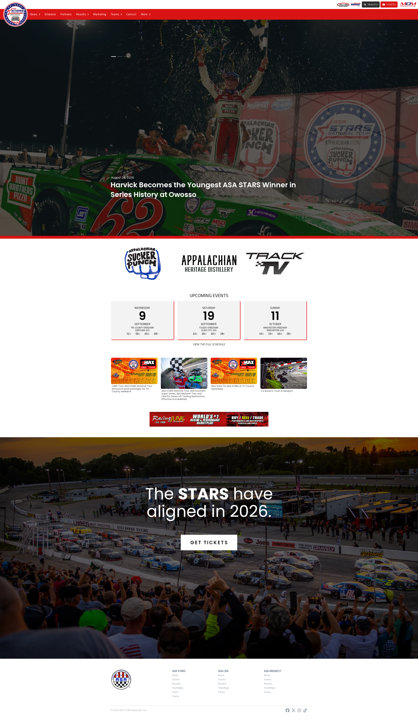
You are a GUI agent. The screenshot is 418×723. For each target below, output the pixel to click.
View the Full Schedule (209, 344)
